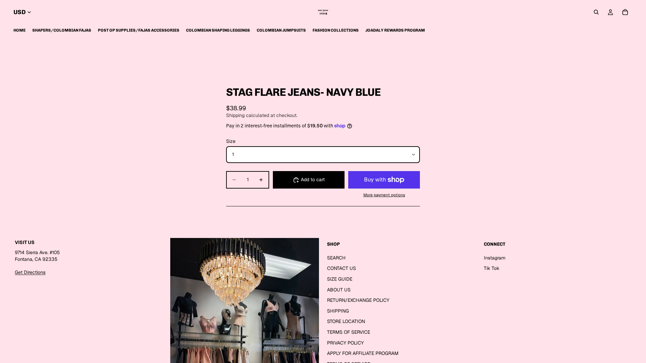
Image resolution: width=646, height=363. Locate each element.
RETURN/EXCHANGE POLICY (358, 300)
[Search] (596, 12)
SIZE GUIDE (339, 279)
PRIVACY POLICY (345, 342)
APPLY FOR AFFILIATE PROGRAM (362, 353)
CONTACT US (341, 268)
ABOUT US (339, 289)
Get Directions (30, 272)
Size (231, 141)
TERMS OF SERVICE (348, 332)
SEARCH (336, 257)
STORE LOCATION (346, 321)
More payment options (384, 194)
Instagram (494, 257)
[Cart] (625, 12)
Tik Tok (491, 268)
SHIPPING (338, 311)
